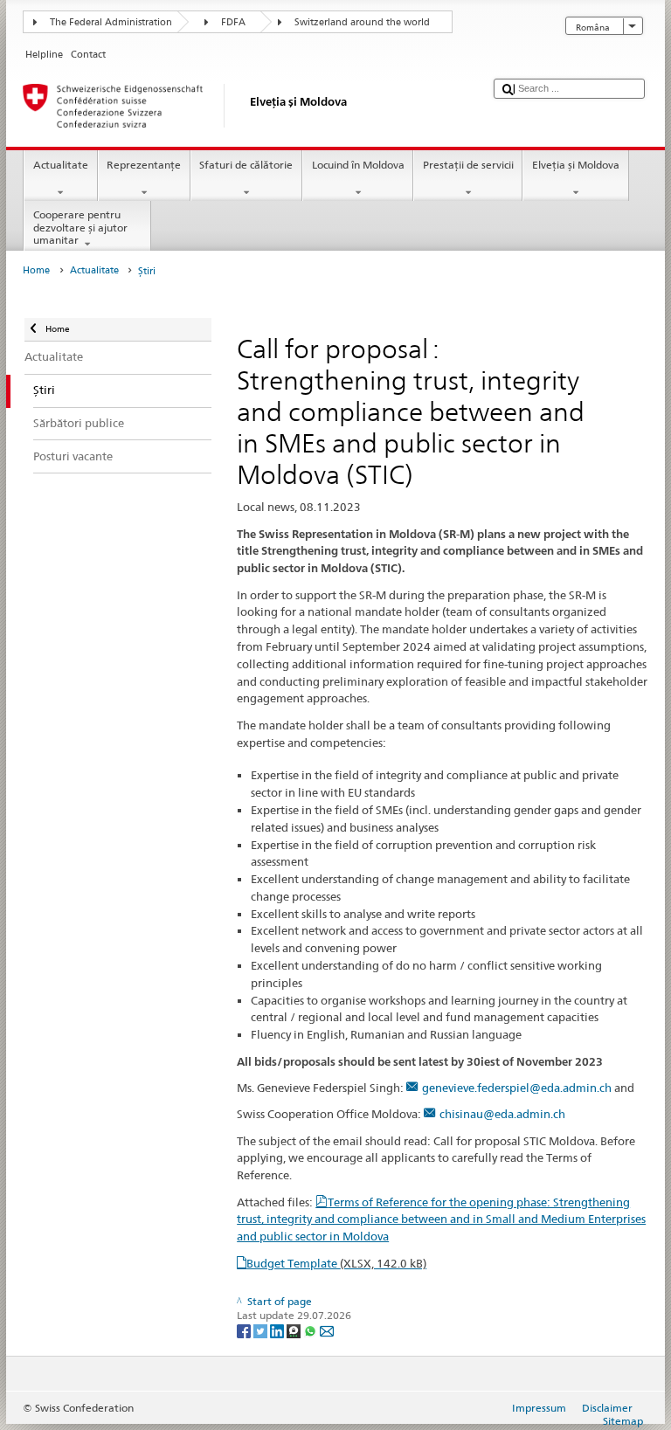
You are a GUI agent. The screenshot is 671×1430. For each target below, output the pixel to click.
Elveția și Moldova (575, 164)
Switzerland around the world (362, 22)
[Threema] (295, 1330)
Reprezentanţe (144, 164)
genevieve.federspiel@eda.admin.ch (517, 1088)
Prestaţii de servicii (468, 164)
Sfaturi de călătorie (246, 164)
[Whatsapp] (311, 1330)
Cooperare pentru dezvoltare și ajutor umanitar (80, 227)
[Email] (327, 1330)
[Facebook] (245, 1330)
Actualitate (60, 164)
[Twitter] (261, 1330)
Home (36, 270)
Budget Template (336, 1263)
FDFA (233, 22)
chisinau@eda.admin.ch (502, 1114)
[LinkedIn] (278, 1330)
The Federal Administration (111, 22)
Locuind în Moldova (358, 164)
